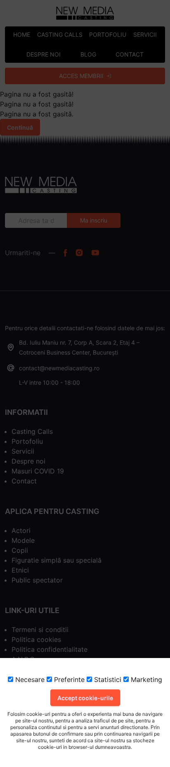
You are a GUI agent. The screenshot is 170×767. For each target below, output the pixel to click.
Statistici (106, 679)
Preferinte (68, 679)
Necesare (29, 679)
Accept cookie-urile (85, 697)
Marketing (145, 679)
